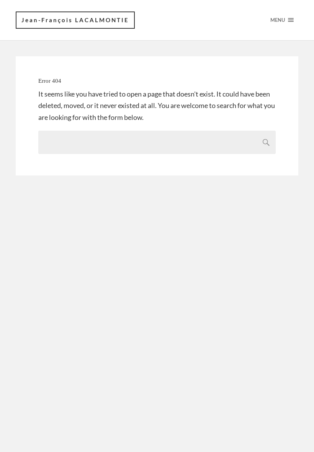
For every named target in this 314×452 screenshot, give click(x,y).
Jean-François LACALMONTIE (75, 19)
